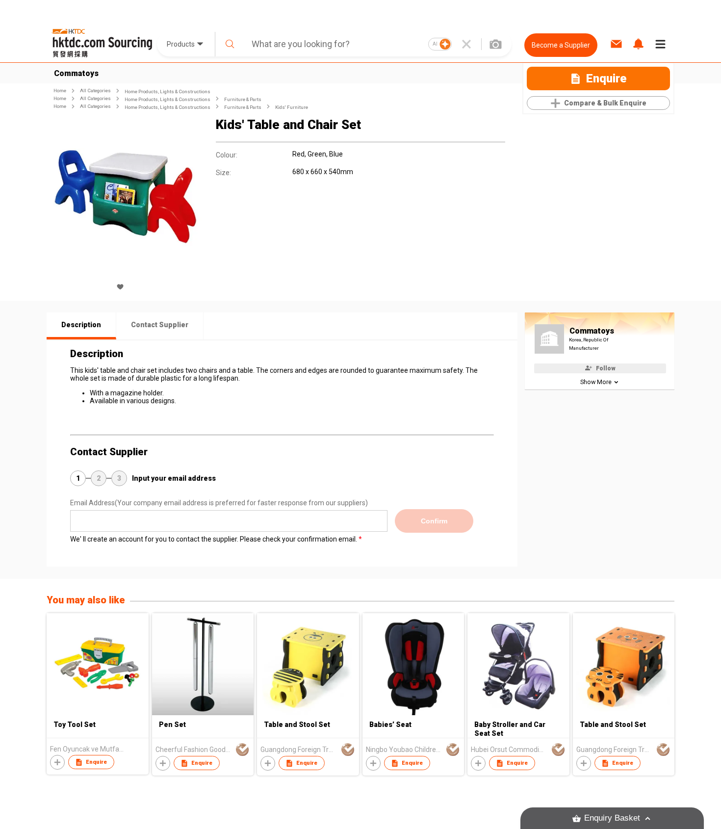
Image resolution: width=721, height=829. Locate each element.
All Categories (95, 90)
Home (59, 90)
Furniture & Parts (242, 99)
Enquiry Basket (612, 818)
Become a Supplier (561, 45)
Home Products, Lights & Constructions (167, 91)
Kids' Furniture (291, 107)
